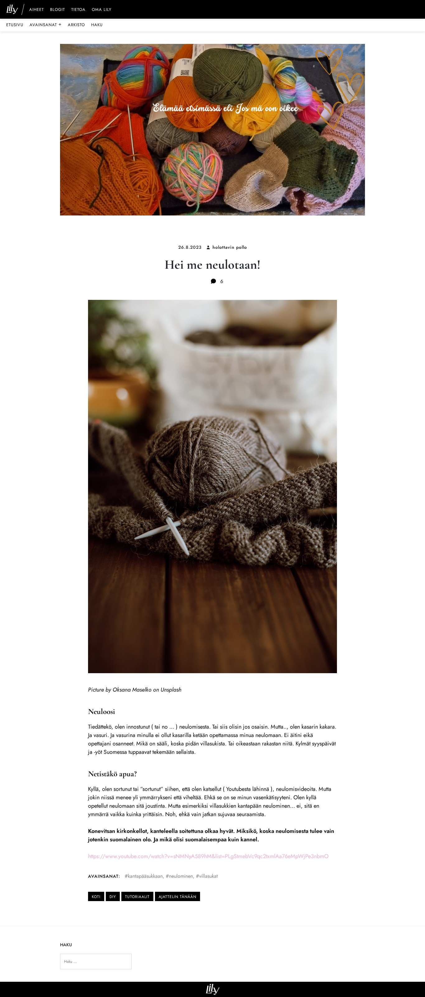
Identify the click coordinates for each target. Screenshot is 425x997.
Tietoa (78, 9)
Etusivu (14, 25)
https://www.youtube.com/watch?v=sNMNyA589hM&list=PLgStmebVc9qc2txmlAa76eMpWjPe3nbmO (208, 856)
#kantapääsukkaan (144, 876)
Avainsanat (46, 24)
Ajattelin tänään (177, 897)
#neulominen (179, 876)
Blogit (57, 9)
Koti (96, 897)
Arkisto (76, 25)
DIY (113, 897)
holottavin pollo (230, 247)
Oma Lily (101, 9)
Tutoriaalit (137, 897)
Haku (97, 25)
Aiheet (36, 9)
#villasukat (207, 876)
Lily (213, 989)
